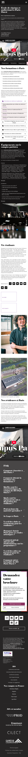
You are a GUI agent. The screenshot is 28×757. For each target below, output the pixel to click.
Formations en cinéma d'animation (10, 85)
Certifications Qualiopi (14, 674)
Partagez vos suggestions (14, 682)
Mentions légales (14, 747)
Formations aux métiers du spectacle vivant (13, 88)
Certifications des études (14, 669)
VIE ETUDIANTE (5, 308)
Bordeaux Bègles (14, 688)
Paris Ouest (14, 696)
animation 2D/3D (16, 644)
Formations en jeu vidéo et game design (12, 83)
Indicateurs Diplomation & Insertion (14, 672)
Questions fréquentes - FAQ (14, 753)
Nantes (14, 694)
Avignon (14, 691)
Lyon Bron (14, 699)
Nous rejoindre (14, 679)
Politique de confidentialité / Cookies (14, 750)
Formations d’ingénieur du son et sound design (13, 78)
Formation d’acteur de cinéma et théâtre (12, 81)
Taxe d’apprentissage (14, 677)
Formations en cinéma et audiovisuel (11, 76)
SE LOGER (4, 297)
